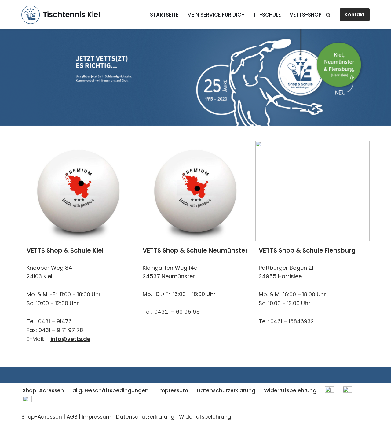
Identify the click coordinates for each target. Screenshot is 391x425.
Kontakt (355, 14)
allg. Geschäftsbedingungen (110, 390)
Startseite (164, 14)
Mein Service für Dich (216, 14)
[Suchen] (328, 15)
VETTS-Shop (306, 14)
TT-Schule (267, 14)
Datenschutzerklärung (226, 390)
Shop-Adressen (43, 390)
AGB (72, 416)
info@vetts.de (70, 339)
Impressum (172, 390)
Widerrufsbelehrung (290, 390)
